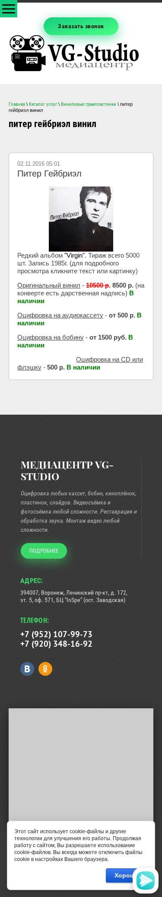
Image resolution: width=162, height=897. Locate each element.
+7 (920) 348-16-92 (56, 643)
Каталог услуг (43, 104)
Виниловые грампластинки (88, 104)
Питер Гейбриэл (49, 173)
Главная (17, 104)
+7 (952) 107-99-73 (56, 634)
